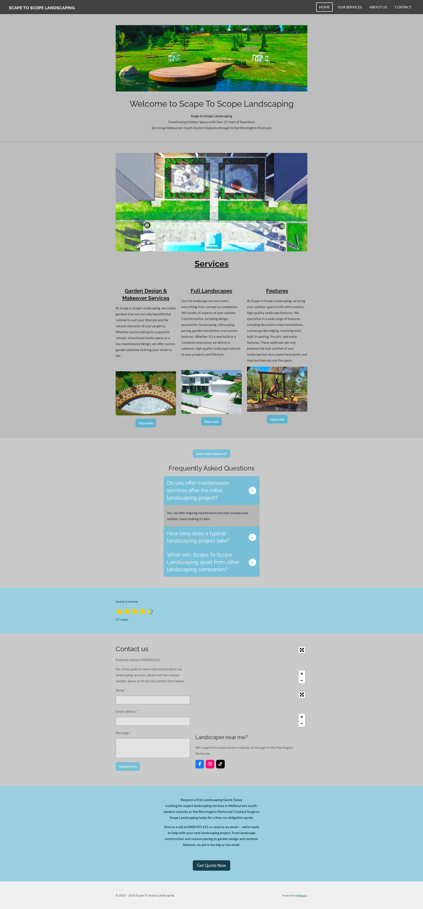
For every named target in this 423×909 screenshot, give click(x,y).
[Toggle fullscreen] (302, 650)
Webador (301, 895)
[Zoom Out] (302, 680)
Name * (121, 690)
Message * (123, 733)
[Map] (251, 665)
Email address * (127, 711)
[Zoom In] (302, 673)
